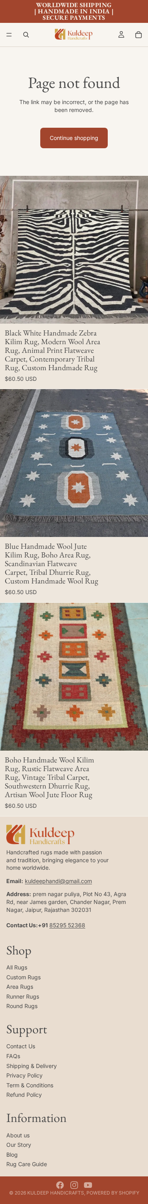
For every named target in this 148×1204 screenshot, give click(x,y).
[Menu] (9, 35)
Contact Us (20, 1046)
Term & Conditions (29, 1084)
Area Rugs (19, 986)
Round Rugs (21, 1006)
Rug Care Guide (26, 1164)
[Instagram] (74, 1185)
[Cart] (138, 34)
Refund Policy (24, 1094)
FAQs (13, 1056)
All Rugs (16, 967)
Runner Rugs (22, 996)
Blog (12, 1154)
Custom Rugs (23, 976)
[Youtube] (88, 1185)
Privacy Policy (24, 1075)
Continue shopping (74, 137)
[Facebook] (60, 1185)
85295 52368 (67, 924)
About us (18, 1134)
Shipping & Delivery (31, 1065)
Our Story (18, 1144)
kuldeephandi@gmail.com (58, 880)
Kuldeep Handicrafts (55, 1193)
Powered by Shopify (112, 1193)
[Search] (26, 34)
